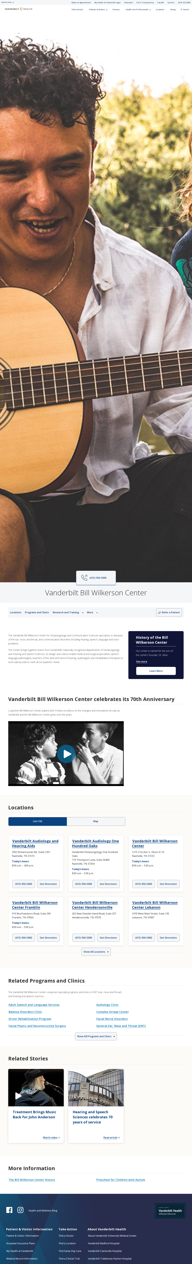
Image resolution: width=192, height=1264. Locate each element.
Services (116, 9)
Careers (171, 2)
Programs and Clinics (37, 612)
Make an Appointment (81, 2)
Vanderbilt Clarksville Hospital (105, 1251)
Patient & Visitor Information (22, 1235)
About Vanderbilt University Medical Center (112, 1235)
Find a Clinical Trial (69, 1258)
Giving (173, 9)
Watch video (50, 1137)
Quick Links (6, 2)
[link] (36, 1106)
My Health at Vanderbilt (19, 1251)
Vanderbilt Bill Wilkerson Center (155, 843)
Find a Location (67, 1243)
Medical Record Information (22, 1258)
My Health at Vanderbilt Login (107, 2)
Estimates (128, 2)
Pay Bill (161, 2)
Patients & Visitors (97, 9)
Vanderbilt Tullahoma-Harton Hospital (109, 1258)
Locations (160, 9)
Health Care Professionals (137, 9)
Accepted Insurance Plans (20, 1243)
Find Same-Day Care (70, 1251)
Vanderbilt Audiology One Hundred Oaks (95, 843)
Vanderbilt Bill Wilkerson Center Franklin (35, 905)
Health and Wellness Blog (42, 1210)
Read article (110, 1137)
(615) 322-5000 (184, 2)
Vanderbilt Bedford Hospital (103, 1243)
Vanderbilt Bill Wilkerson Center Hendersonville (95, 905)
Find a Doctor (77, 9)
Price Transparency (145, 2)
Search (186, 9)
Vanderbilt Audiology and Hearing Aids (35, 843)
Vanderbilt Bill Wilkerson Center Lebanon (155, 905)
